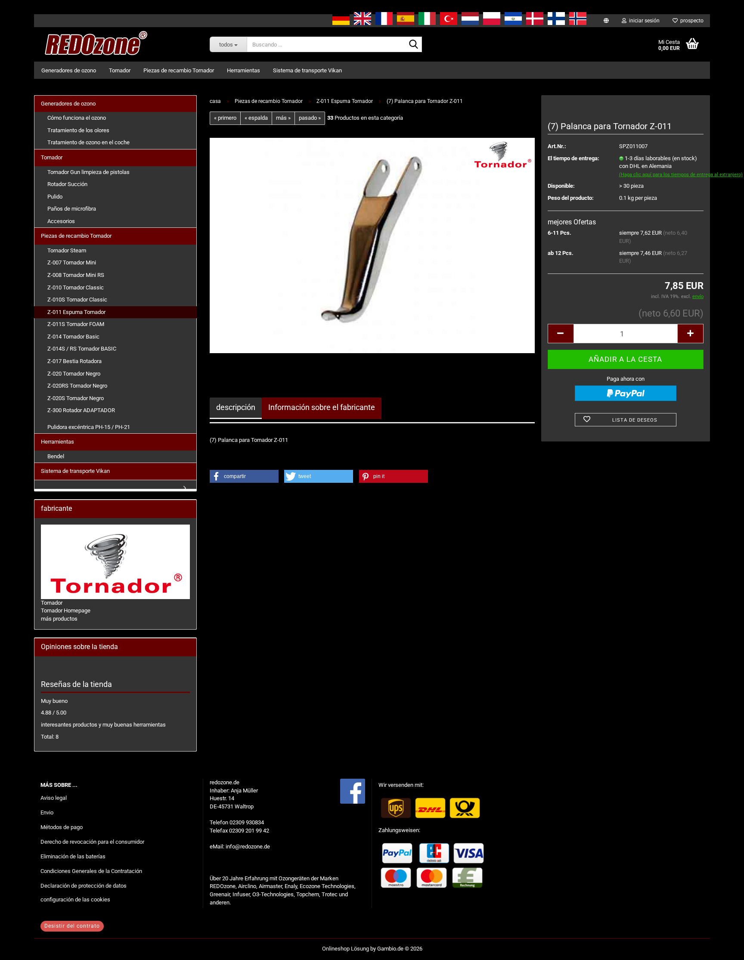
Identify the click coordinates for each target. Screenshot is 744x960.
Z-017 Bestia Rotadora (74, 361)
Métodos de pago (61, 827)
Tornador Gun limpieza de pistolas (88, 172)
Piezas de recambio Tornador (178, 70)
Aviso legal (53, 798)
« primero (225, 118)
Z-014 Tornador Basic (73, 336)
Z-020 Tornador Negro (73, 373)
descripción (235, 407)
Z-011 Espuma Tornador (76, 312)
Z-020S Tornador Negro (75, 398)
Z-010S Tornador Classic (77, 299)
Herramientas (243, 70)
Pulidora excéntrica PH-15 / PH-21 (88, 427)
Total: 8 (50, 736)
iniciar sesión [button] (643, 21)
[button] (561, 333)
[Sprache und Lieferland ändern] (606, 20)
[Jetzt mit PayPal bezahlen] (625, 393)
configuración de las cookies (75, 899)
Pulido (54, 196)
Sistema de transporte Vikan (307, 70)
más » (283, 118)
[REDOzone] (94, 44)
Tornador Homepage (65, 610)
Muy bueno (54, 701)
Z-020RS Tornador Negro (77, 385)
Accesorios (61, 221)
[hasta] (720, 947)
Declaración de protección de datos (83, 885)
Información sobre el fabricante (321, 407)
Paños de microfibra (71, 208)
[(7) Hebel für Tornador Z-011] (372, 245)
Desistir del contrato (72, 926)
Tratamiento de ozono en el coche (88, 142)
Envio (46, 812)
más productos (59, 618)
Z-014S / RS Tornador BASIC (81, 348)
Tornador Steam (66, 250)
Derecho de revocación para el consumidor (92, 842)
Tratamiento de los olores (78, 130)
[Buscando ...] (414, 45)
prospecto (691, 21)
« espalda (256, 118)
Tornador (119, 70)
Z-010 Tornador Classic (75, 287)
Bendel (55, 456)
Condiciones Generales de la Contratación (91, 871)
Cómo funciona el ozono (76, 118)
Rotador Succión (67, 184)
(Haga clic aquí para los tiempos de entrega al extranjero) (681, 174)
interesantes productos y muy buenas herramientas (103, 724)
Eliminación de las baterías (72, 856)
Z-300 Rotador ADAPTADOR (81, 410)
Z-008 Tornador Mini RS (75, 275)
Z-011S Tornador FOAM (75, 324)
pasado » (310, 118)
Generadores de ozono (68, 70)
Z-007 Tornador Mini (71, 262)
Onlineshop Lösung (345, 948)
